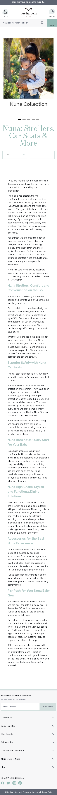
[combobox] (23, 23)
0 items (52, 16)
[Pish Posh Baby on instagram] (14, 783)
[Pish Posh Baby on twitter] (8, 783)
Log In (5, 16)
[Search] (44, 23)
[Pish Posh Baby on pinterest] (20, 783)
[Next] (50, 76)
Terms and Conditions (31, 792)
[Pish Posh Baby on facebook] (2, 783)
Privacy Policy (47, 792)
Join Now (48, 707)
